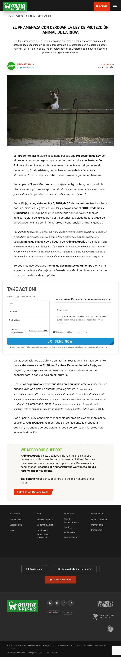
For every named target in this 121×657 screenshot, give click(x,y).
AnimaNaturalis (26, 64)
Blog (12, 530)
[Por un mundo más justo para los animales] (15, 6)
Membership (97, 524)
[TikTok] (70, 603)
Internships (42, 530)
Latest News (16, 524)
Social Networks (72, 537)
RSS (55, 653)
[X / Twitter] (57, 603)
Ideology (68, 527)
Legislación (44, 16)
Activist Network (45, 519)
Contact (55, 545)
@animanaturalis (28, 68)
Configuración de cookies (38, 653)
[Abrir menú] (115, 5)
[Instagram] (64, 603)
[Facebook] (50, 603)
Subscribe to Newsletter (43, 536)
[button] (28, 331)
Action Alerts (16, 519)
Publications (70, 532)
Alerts (19, 16)
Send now (64, 341)
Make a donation (62, 579)
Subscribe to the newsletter (77, 569)
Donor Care (96, 530)
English (56, 612)
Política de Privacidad (16, 653)
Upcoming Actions (45, 524)
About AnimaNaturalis (71, 520)
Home (10, 16)
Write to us (36, 569)
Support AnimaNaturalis (32, 492)
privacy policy (101, 347)
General (30, 16)
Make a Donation (99, 519)
